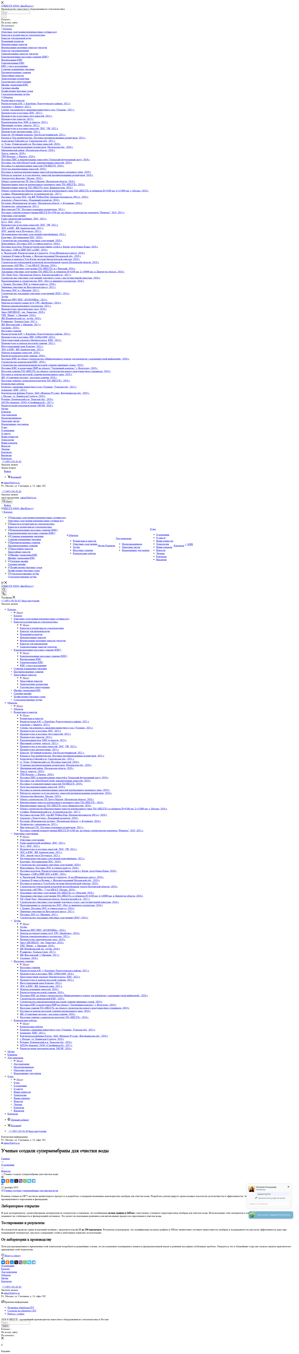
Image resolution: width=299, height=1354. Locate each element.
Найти (5, 1326)
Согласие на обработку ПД (21, 1310)
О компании (7, 1265)
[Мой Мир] (12, 1181)
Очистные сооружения (32, 839)
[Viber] (20, 1181)
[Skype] (29, 1181)
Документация (21, 1063)
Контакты (6, 1281)
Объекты (18, 709)
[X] (16, 1181)
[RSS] (2, 1184)
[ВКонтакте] (3, 1181)
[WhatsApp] (25, 1181)
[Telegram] (34, 1181)
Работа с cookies (15, 1313)
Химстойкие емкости (31, 680)
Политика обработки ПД (20, 1307)
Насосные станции (30, 967)
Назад (20, 612)
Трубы (23, 926)
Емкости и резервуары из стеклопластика (42, 628)
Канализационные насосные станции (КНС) (43, 656)
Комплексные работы (31, 1026)
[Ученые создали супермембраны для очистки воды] (29, 1190)
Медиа (4, 1278)
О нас (17, 1082)
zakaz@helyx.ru (12, 482)
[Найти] (3, 16)
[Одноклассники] (7, 1181)
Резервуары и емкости (31, 718)
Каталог (18, 615)
